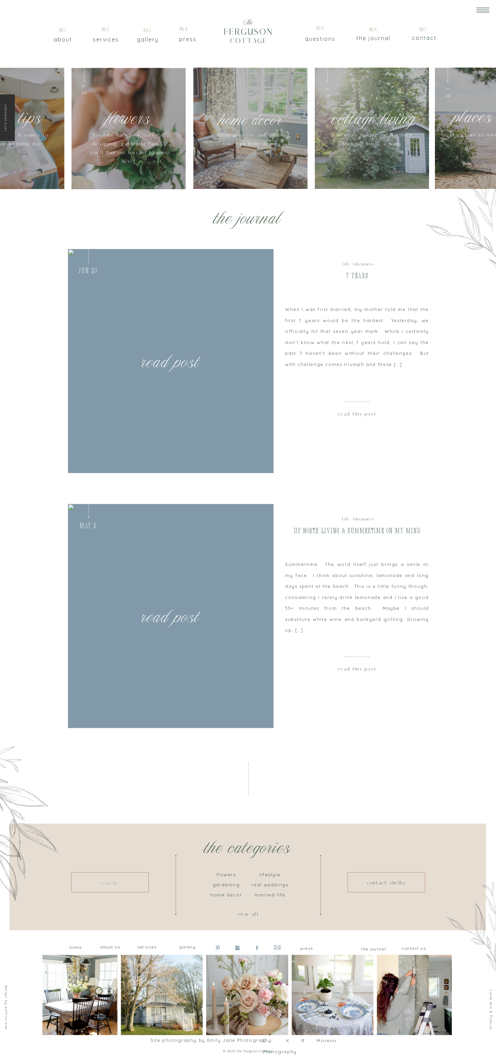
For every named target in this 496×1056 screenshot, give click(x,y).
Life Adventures (358, 264)
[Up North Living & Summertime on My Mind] (171, 616)
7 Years (357, 276)
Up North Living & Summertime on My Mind (357, 531)
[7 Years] (171, 361)
